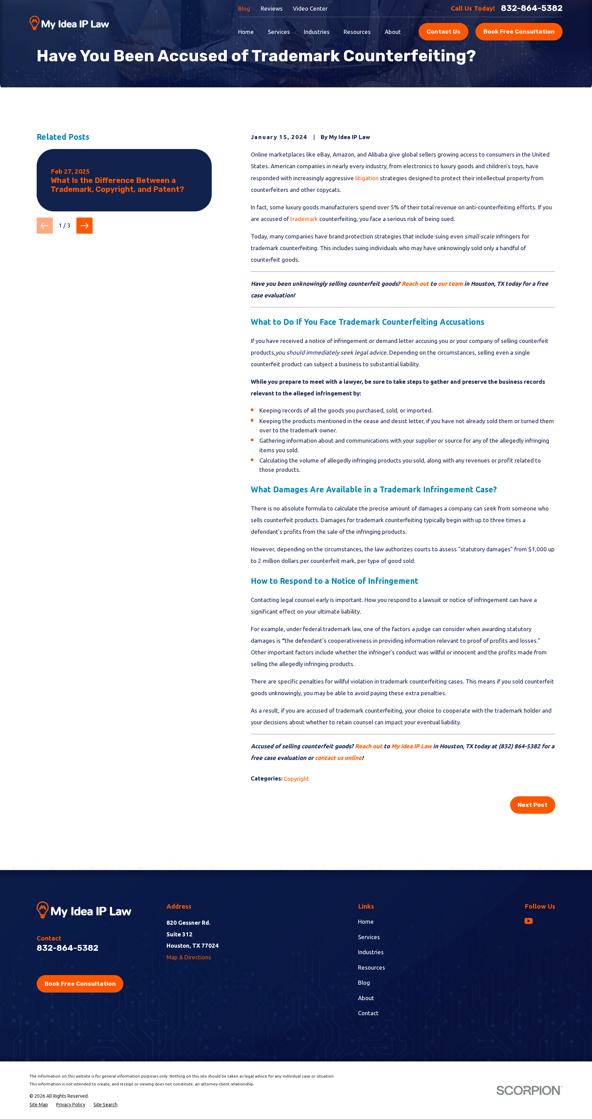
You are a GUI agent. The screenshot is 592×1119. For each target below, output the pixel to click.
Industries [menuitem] (317, 31)
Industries (371, 952)
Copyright (296, 778)
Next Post (532, 804)
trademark (304, 219)
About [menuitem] (393, 31)
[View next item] (84, 226)
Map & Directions (188, 957)
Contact (368, 1013)
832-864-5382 (532, 8)
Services (369, 937)
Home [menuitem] (246, 31)
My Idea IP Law (411, 746)
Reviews (272, 8)
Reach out (415, 283)
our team (451, 283)
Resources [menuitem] (357, 31)
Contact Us (443, 31)
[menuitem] (38, 1105)
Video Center (310, 8)
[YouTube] (529, 921)
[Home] (69, 23)
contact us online (338, 757)
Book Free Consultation (519, 31)
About (366, 998)
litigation (367, 178)
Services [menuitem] (279, 31)
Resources (371, 967)
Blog (244, 8)
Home (366, 921)
